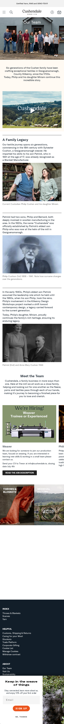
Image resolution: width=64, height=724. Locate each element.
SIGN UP (21, 708)
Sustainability (8, 674)
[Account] (52, 12)
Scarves (6, 616)
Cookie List (7, 648)
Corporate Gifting (10, 645)
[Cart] (59, 12)
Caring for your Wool (12, 636)
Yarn (4, 619)
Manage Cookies (10, 651)
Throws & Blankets (11, 613)
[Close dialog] (61, 678)
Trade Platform (9, 642)
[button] (11, 12)
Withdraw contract (11, 654)
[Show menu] (4, 12)
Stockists (6, 639)
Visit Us (6, 671)
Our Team (7, 668)
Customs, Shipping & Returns (16, 633)
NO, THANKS (21, 717)
